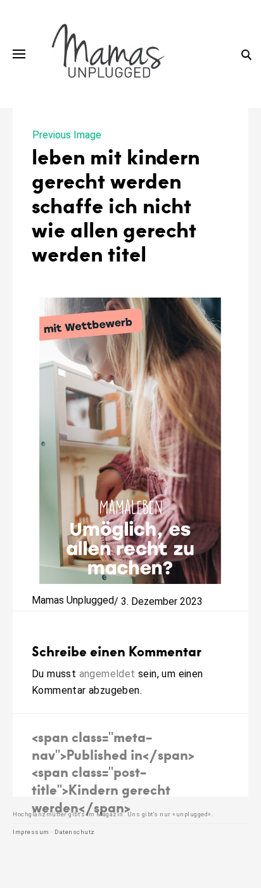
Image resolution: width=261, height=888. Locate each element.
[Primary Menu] (19, 54)
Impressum (31, 831)
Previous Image (66, 135)
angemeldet (107, 674)
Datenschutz (74, 831)
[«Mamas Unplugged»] (108, 54)
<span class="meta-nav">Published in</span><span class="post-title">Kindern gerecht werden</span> (113, 771)
